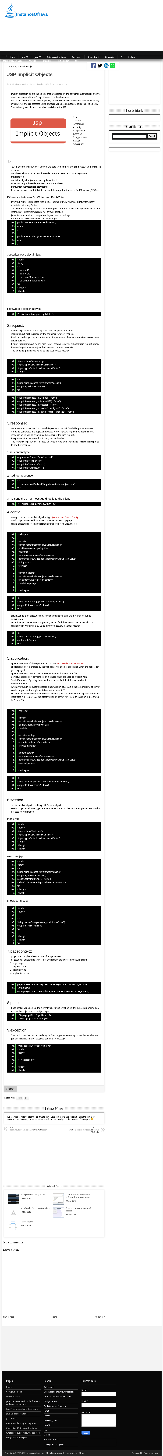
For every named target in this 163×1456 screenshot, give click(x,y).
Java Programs (50, 1420)
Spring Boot (93, 57)
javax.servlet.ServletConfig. (65, 517)
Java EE (38, 57)
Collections (49, 1387)
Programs (76, 57)
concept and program (54, 1444)
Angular (32, 61)
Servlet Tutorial (13, 1396)
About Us (83, 1453)
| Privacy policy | (71, 1453)
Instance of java (151, 1453)
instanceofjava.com (36, 1453)
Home (12, 57)
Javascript (47, 61)
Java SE (25, 57)
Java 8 (46, 1411)
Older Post (100, 1317)
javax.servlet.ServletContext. (70, 663)
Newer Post (8, 1317)
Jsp (26, 1098)
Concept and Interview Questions (21, 1428)
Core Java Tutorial (14, 1392)
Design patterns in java (16, 1437)
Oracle (47, 1435)
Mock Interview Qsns (12, 61)
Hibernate (109, 57)
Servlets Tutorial (51, 1439)
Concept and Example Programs (21, 1423)
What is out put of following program (23, 1433)
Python (131, 57)
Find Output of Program (55, 1406)
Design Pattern (50, 1401)
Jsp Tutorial (11, 1418)
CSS (77, 61)
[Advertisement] (108, 25)
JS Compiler (63, 61)
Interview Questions (56, 57)
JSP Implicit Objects (30, 74)
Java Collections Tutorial (17, 1414)
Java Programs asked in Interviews (22, 1409)
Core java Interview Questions (57, 1396)
